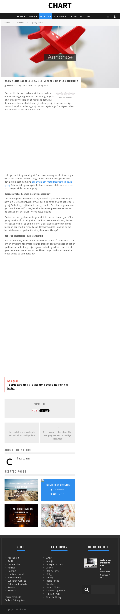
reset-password (16, 574)
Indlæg (31, 16)
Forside (21, 16)
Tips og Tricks (42, 85)
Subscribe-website (17, 580)
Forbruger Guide (13, 596)
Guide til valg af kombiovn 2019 (105, 562)
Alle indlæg (60, 16)
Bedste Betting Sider (15, 600)
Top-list (11, 587)
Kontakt (73, 16)
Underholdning (53, 597)
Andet (49, 557)
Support (22, 517)
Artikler (44, 16)
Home (7, 22)
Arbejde (50, 561)
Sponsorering (14, 577)
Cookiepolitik (14, 564)
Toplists (12, 590)
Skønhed (50, 584)
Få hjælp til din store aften (58, 485)
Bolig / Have (52, 570)
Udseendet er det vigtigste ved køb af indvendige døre (22, 433)
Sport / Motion (53, 587)
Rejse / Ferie (52, 580)
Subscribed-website (17, 584)
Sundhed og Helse (55, 590)
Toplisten (85, 16)
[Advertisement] (40, 141)
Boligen (50, 574)
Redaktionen (12, 85)
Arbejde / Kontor (54, 564)
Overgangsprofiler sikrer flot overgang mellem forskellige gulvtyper (57, 435)
